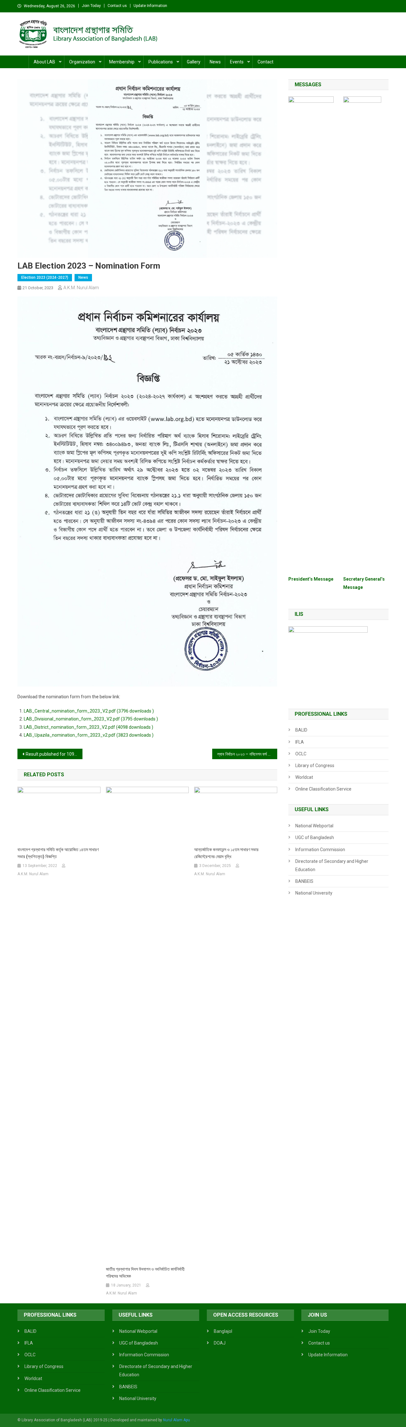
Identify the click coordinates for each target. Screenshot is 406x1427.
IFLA (299, 742)
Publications (160, 61)
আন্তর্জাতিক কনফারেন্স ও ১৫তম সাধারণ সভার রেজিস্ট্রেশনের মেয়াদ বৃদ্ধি (226, 853)
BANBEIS (304, 881)
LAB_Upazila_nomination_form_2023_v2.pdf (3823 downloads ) (89, 735)
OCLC (300, 753)
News (215, 61)
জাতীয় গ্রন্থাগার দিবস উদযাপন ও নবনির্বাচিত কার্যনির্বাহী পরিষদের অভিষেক (145, 1273)
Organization (82, 61)
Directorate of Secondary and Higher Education (331, 865)
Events (237, 61)
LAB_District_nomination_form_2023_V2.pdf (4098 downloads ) (88, 727)
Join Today (91, 5)
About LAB (44, 61)
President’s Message (310, 579)
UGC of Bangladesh (314, 837)
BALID (301, 730)
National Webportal (314, 825)
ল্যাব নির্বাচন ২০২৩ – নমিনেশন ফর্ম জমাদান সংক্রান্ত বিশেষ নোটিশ (247, 754)
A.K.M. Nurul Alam (81, 287)
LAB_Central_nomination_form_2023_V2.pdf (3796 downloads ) (89, 711)
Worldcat (304, 777)
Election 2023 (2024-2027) (44, 277)
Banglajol (223, 1331)
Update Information (150, 5)
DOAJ (220, 1343)
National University (313, 893)
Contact (265, 61)
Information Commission (320, 849)
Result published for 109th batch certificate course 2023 (54, 754)
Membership (121, 61)
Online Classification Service (323, 789)
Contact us (117, 5)
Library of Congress (314, 765)
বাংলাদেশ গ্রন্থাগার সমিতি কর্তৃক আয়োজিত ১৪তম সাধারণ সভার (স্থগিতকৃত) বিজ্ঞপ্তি (58, 853)
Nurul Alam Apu (176, 1420)
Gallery (193, 61)
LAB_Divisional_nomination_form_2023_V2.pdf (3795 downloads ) (91, 718)
